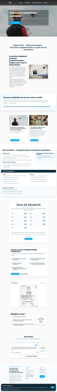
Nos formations (28, 238)
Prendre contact (34, 140)
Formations (27, 2)
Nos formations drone (30, 370)
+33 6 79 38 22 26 (43, 373)
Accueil (27, 368)
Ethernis (21, 2)
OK (52, 387)
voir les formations (24, 273)
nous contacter (15, 273)
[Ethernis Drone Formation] (10, 2)
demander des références (31, 356)
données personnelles (40, 387)
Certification (28, 372)
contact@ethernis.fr (43, 369)
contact (42, 376)
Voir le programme (15, 140)
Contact (45, 2)
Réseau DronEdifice (36, 2)
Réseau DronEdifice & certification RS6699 (30, 375)
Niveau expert (14, 19)
